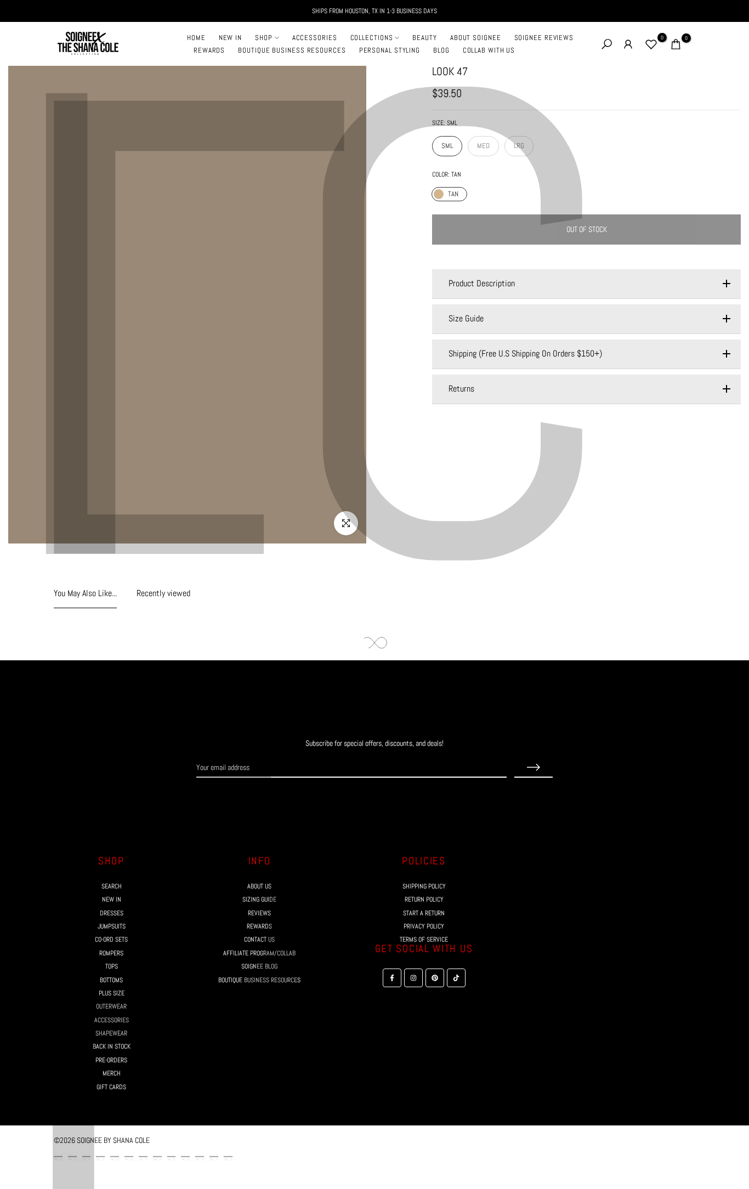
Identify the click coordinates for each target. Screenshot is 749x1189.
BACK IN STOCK (111, 1046)
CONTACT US (259, 939)
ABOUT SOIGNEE (475, 37)
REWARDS (209, 50)
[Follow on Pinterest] (384, 798)
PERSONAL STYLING (389, 50)
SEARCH (111, 886)
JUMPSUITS (112, 926)
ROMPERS (111, 953)
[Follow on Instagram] (364, 798)
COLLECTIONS (371, 37)
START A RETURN (424, 913)
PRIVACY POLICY (424, 926)
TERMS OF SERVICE (424, 939)
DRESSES (111, 913)
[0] (651, 44)
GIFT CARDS (111, 1087)
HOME (196, 37)
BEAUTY (424, 37)
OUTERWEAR (111, 1006)
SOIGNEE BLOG (259, 966)
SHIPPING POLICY (424, 886)
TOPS (111, 966)
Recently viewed (163, 593)
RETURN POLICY (424, 899)
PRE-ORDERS (111, 1060)
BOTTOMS (111, 980)
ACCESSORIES (314, 37)
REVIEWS (259, 913)
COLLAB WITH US (489, 50)
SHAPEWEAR (111, 1033)
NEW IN (230, 37)
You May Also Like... (85, 593)
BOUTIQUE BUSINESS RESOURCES (291, 50)
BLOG (441, 50)
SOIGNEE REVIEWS (544, 37)
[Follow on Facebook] (345, 798)
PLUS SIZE (111, 993)
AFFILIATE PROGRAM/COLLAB (259, 953)
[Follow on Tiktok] (404, 798)
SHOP (264, 37)
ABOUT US (259, 886)
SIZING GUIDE (259, 899)
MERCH (112, 1073)
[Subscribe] (533, 768)
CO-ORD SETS (111, 939)
